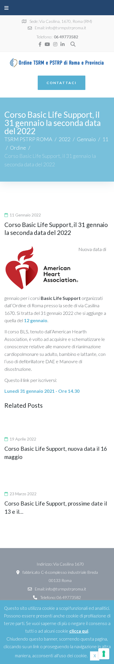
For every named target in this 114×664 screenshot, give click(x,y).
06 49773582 (66, 36)
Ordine (18, 147)
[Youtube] (47, 44)
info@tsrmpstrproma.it (66, 27)
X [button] (95, 655)
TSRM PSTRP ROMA (28, 139)
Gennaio (86, 139)
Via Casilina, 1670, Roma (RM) (65, 21)
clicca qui (78, 631)
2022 (64, 139)
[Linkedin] (63, 44)
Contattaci (61, 83)
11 (105, 139)
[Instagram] (55, 44)
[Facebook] (40, 44)
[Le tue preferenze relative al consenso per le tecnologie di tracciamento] (103, 653)
